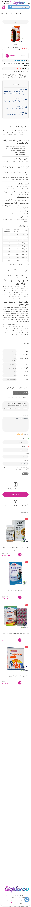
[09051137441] (10, 2)
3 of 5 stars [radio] (19, 434)
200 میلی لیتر (13, 364)
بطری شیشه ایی (12, 368)
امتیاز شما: (26, 434)
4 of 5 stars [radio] (18, 434)
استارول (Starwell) (19, 60)
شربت (14, 355)
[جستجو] (10, 7)
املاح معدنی (22, 74)
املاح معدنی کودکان (13, 14)
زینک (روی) (6, 74)
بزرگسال (14, 359)
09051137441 (5, 2)
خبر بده (15, 21)
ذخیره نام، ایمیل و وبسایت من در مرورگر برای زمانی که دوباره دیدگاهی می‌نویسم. (15, 469)
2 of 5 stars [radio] (21, 434)
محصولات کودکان (23, 14)
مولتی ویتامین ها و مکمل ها (9, 78)
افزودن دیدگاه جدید (19, 393)
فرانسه (14, 372)
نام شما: (27, 454)
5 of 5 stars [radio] (17, 434)
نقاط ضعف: (24, 447)
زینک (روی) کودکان (24, 76)
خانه (29, 14)
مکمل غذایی (20, 78)
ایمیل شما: (26, 461)
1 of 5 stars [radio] (22, 434)
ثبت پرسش (15, 494)
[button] (14, 44)
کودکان (13, 360)
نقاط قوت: (25, 439)
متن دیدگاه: (26, 415)
